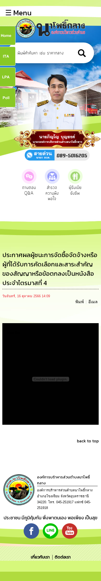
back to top (88, 441)
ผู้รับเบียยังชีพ (75, 190)
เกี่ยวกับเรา (41, 557)
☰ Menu (18, 12)
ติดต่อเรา (62, 557)
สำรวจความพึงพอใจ (52, 193)
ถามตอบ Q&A (29, 190)
